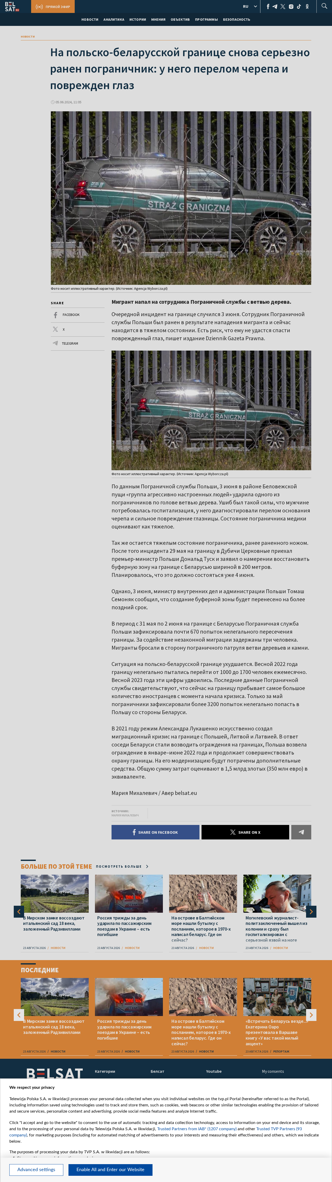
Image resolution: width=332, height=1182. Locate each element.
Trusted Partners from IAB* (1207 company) (197, 1129)
